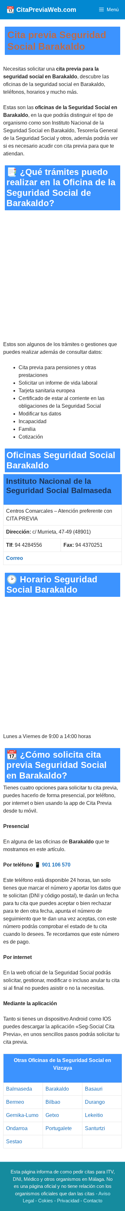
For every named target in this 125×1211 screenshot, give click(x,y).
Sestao (14, 1141)
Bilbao (53, 1102)
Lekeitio (94, 1115)
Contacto (92, 1200)
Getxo (52, 1115)
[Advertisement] (62, 275)
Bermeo (15, 1102)
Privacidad (68, 1200)
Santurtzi (95, 1128)
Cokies (45, 1200)
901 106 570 (56, 864)
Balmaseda (19, 1089)
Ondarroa (17, 1128)
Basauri (94, 1089)
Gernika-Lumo (22, 1115)
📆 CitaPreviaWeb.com (41, 9)
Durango (95, 1102)
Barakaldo (57, 1089)
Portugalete (59, 1128)
